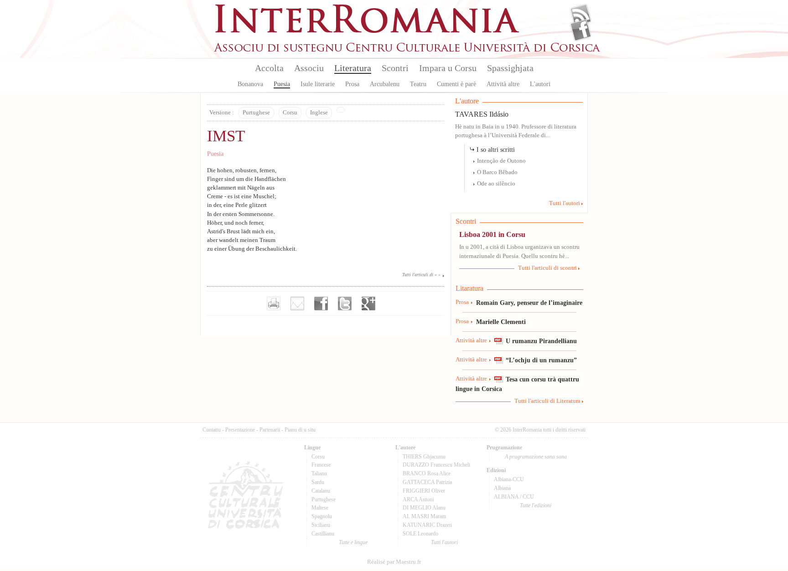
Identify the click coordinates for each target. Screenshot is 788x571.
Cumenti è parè (456, 84)
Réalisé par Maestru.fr (394, 562)
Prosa (352, 84)
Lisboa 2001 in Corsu (492, 234)
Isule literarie (318, 84)
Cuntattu (211, 429)
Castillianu (322, 533)
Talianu (319, 473)
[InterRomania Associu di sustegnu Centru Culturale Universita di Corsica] (407, 50)
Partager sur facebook (321, 303)
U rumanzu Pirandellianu (541, 341)
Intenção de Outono (501, 161)
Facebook (581, 30)
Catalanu (320, 491)
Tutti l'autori (564, 203)
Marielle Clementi (501, 321)
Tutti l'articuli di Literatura (547, 401)
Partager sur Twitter (344, 303)
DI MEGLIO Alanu (424, 507)
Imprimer (273, 303)
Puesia (282, 84)
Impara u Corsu (448, 68)
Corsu (290, 112)
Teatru (418, 84)
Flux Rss (581, 15)
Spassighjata (510, 68)
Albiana (502, 488)
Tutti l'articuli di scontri (547, 268)
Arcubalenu (384, 84)
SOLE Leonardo (420, 533)
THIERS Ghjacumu (424, 456)
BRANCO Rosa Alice (427, 473)
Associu (309, 68)
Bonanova (250, 84)
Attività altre (503, 84)
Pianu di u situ (300, 429)
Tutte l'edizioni (535, 505)
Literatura (352, 68)
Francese (321, 465)
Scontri (395, 68)
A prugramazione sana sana (536, 456)
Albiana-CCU (509, 479)
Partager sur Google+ (368, 303)
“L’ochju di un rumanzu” (541, 360)
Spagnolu (321, 516)
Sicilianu (320, 525)
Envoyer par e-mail (297, 303)
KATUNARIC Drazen (427, 525)
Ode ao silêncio (496, 183)
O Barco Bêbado (497, 172)
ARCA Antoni (418, 499)
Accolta (269, 68)
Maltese (319, 507)
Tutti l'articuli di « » (421, 274)
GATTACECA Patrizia (427, 482)
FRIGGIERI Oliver (424, 491)
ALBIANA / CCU (514, 497)
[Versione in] (341, 110)
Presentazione (240, 429)
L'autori (540, 84)
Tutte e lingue (353, 542)
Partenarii (269, 429)
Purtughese (256, 112)
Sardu (317, 482)
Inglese (319, 112)
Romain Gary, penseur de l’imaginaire (529, 302)
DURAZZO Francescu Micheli (436, 465)
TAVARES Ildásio (481, 114)
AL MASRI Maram (424, 516)
